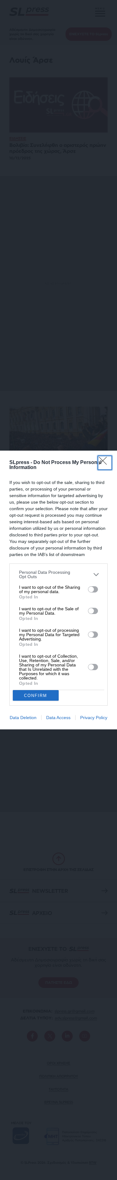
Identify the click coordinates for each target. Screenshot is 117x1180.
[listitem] (58, 574)
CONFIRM (35, 695)
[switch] (93, 589)
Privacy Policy (93, 717)
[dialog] (58, 590)
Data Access (58, 717)
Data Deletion (23, 717)
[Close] (105, 463)
